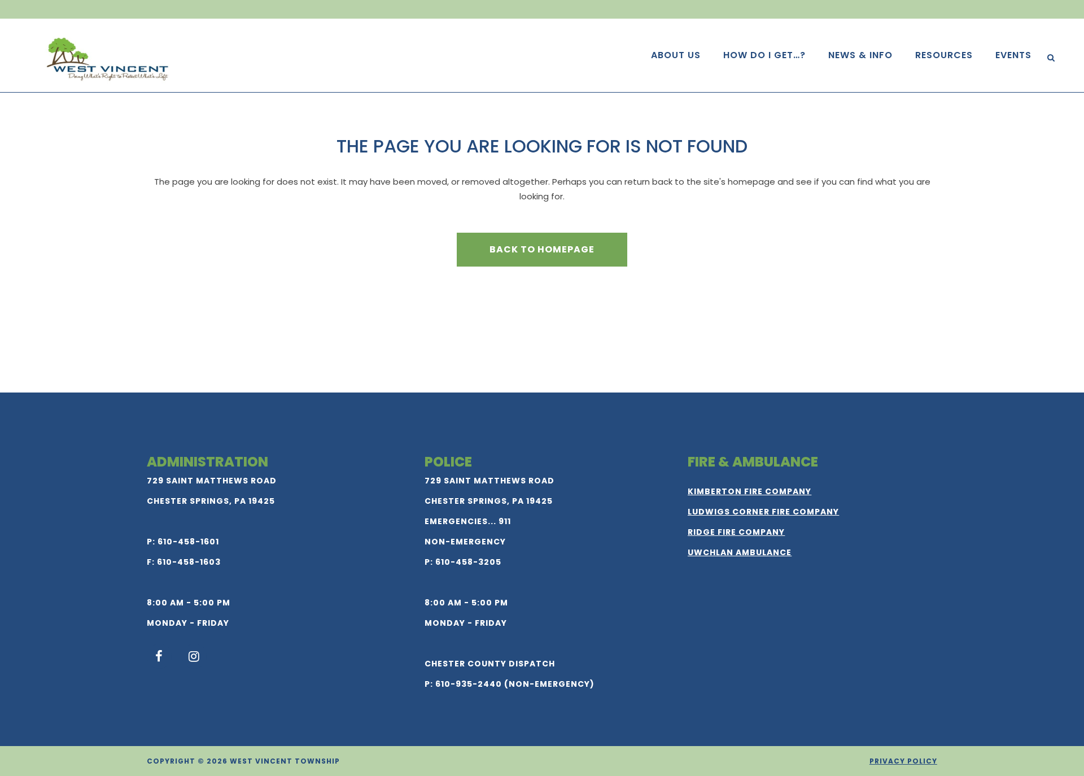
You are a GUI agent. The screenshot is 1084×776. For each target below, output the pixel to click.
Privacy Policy (903, 761)
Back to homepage (542, 249)
